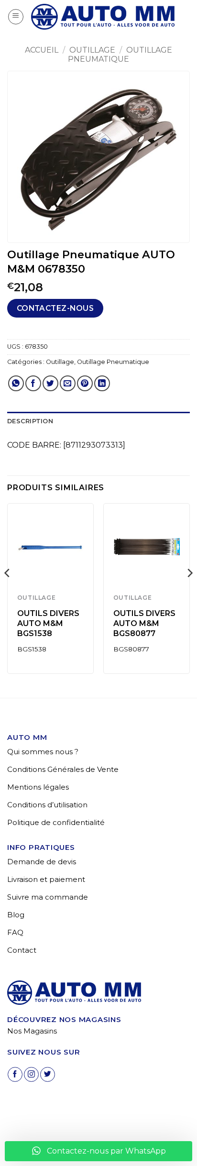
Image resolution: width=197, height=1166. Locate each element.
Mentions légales (38, 787)
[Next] (189, 592)
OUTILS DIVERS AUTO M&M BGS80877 (144, 623)
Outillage (92, 50)
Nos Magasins (32, 1030)
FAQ (15, 932)
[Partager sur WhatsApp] (16, 383)
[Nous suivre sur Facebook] (15, 1074)
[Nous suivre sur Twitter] (47, 1074)
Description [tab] (30, 421)
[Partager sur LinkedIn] (102, 383)
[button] (15, 16)
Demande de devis (41, 861)
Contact (21, 950)
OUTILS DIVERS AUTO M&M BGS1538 (48, 623)
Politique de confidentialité (56, 822)
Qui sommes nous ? (42, 751)
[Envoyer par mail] (68, 383)
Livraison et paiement (46, 879)
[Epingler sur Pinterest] (85, 383)
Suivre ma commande (47, 897)
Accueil (41, 50)
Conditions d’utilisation (47, 804)
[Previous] (7, 592)
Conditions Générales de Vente (63, 769)
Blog (15, 914)
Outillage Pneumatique (120, 54)
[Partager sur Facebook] (33, 383)
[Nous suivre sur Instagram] (31, 1074)
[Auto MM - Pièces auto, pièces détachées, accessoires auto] (103, 17)
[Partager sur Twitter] (50, 383)
